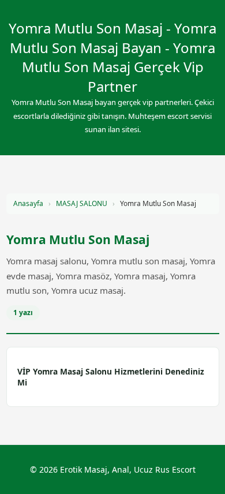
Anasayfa (28, 203)
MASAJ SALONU (81, 203)
